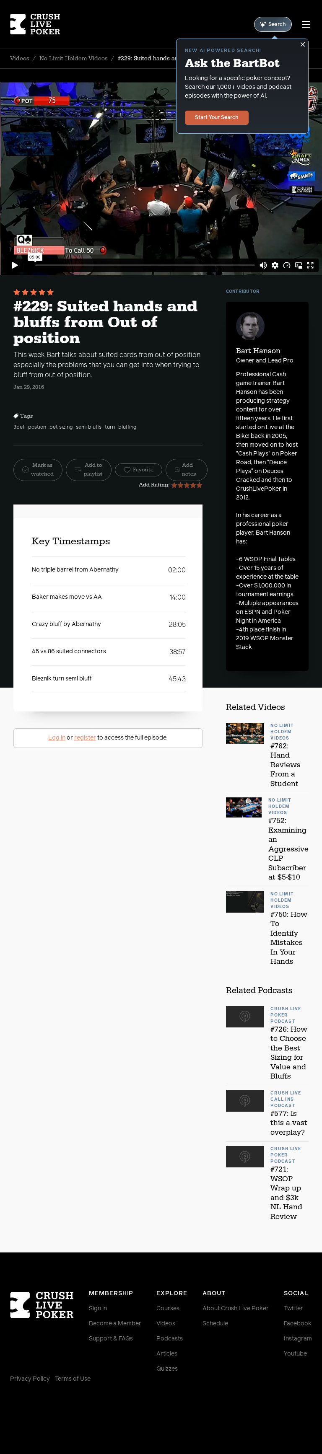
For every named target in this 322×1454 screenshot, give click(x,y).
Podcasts (169, 1339)
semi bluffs (88, 427)
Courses (167, 1309)
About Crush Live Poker (236, 1309)
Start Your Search (217, 117)
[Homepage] (35, 24)
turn (110, 427)
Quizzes (167, 1369)
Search (277, 24)
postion (37, 427)
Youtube (295, 1354)
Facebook (298, 1324)
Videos (19, 59)
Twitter (293, 1309)
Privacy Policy (30, 1379)
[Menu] (306, 24)
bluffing (127, 427)
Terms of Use (73, 1379)
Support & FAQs (111, 1339)
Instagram (298, 1339)
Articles (166, 1354)
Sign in (98, 1309)
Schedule (215, 1324)
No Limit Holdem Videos (73, 59)
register (85, 738)
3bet (19, 427)
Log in (56, 738)
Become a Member (115, 1324)
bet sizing (61, 427)
